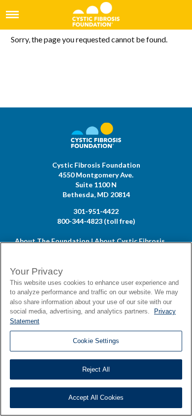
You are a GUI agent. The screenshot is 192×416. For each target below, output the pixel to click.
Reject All (96, 369)
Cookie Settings (96, 341)
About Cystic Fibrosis (130, 241)
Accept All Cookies (96, 397)
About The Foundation (52, 241)
